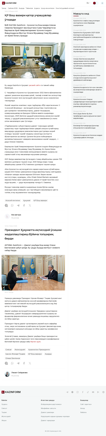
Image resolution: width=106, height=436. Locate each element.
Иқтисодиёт (20, 350)
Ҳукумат (26, 200)
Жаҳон (4, 420)
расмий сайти (34, 85)
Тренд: (4, 8)
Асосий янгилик (12, 200)
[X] (30, 205)
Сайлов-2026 (12, 8)
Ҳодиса (37, 8)
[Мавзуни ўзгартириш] (96, 3)
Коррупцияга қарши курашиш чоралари (55, 416)
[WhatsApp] (12, 205)
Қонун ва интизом (47, 8)
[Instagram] (6, 205)
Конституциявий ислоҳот (65, 8)
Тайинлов (29, 8)
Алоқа (82, 408)
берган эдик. (35, 342)
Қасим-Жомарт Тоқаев (15, 354)
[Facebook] (24, 205)
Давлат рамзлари (47, 412)
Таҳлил (4, 412)
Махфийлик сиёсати (48, 408)
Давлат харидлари (48, 420)
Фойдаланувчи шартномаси (51, 404)
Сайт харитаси (85, 404)
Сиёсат (8, 350)
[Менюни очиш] (102, 3)
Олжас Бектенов (12, 358)
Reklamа (83, 412)
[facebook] (83, 392)
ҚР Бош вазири (40, 200)
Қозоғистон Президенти (39, 350)
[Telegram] (18, 205)
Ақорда (21, 8)
